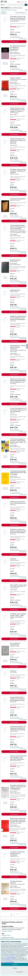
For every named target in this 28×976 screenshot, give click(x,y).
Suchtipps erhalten (6, 935)
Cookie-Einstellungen (11, 956)
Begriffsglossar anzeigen (8, 937)
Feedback (26, 346)
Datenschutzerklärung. (9, 962)
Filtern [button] (4, 12)
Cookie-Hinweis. (8, 959)
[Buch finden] (26, 5)
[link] (26, 10)
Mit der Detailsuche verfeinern (9, 10)
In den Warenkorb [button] (14, 41)
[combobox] (16, 5)
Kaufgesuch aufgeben (7, 931)
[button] (23, 38)
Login (22, 1)
